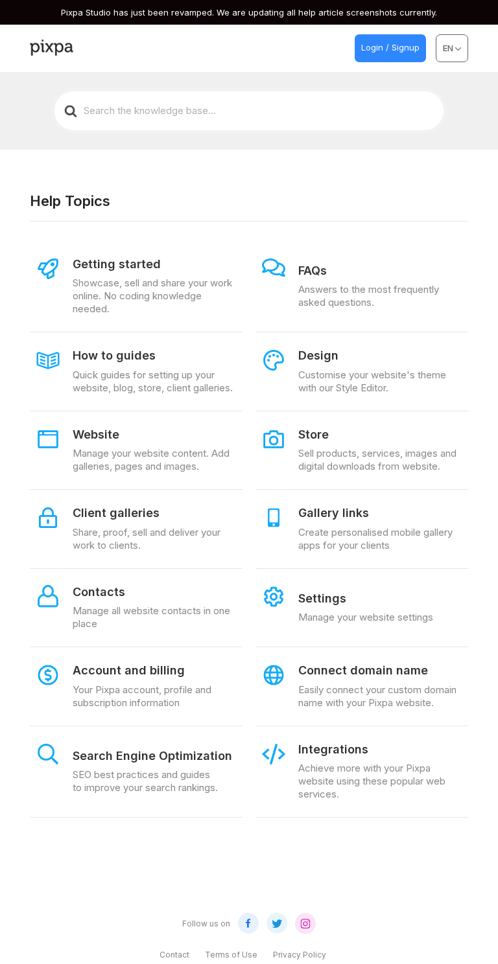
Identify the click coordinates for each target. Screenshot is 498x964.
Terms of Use (231, 954)
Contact (174, 954)
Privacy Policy (299, 954)
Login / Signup (390, 47)
